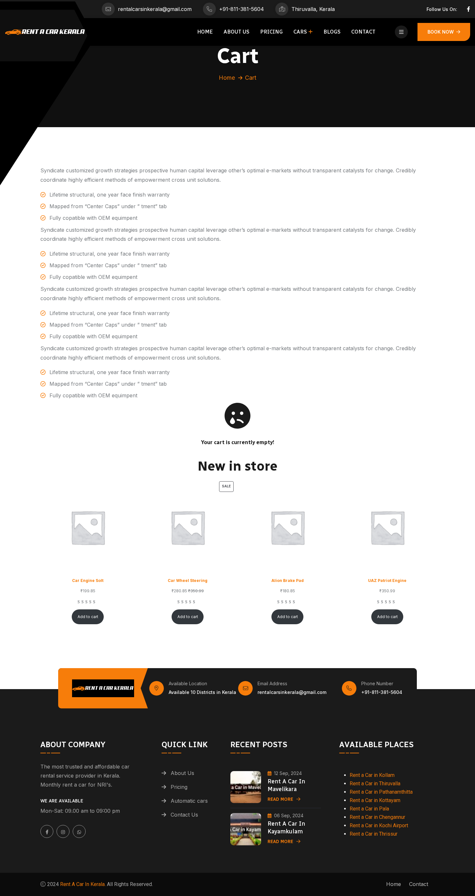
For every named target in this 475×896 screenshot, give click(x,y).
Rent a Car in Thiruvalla (375, 783)
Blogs (332, 32)
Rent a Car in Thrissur (373, 834)
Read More (280, 799)
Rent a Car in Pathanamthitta (381, 792)
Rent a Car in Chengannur (377, 817)
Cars (300, 32)
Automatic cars (189, 801)
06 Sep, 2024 (288, 815)
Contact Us (184, 814)
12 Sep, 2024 (288, 773)
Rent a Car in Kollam (372, 775)
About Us (236, 32)
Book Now (441, 32)
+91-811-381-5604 (241, 9)
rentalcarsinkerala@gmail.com (155, 9)
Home (205, 32)
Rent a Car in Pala (369, 809)
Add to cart (88, 616)
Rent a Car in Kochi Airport (379, 825)
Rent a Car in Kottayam (375, 800)
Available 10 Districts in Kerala (202, 692)
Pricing (271, 32)
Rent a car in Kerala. (82, 884)
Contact (363, 32)
